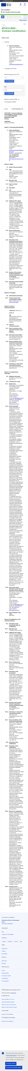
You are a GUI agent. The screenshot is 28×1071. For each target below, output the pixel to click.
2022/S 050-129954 (13, 302)
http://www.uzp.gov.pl (14, 403)
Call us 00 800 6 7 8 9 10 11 (8, 999)
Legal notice (4, 948)
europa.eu (13, 992)
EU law (3, 970)
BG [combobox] (6, 90)
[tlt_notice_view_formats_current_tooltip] (22, 109)
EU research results (6, 975)
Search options (23, 20)
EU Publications (5, 981)
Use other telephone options (8, 1002)
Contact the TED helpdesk (8, 934)
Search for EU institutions (7, 1014)
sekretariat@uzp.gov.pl (18, 398)
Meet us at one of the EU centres (9, 1007)
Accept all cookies (10, 1063)
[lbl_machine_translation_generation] (18, 99)
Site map (4, 963)
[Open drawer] (3, 25)
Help (3, 931)
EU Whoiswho (5, 978)
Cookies (3, 951)
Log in (20, 5)
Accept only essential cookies (13, 1067)
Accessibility (4, 953)
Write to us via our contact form (9, 1004)
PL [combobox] (6, 77)
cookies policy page (11, 1055)
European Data (5, 973)
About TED (4, 960)
